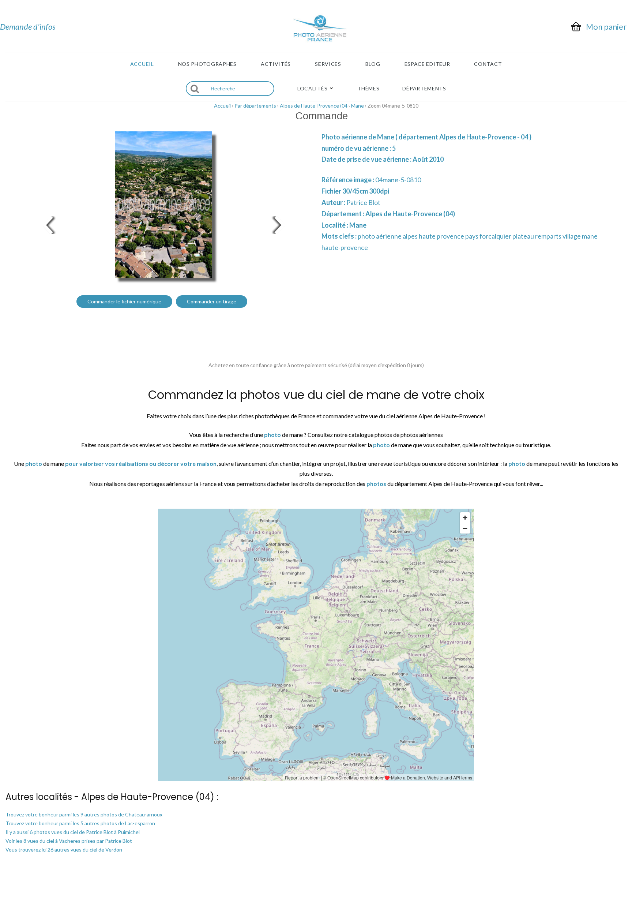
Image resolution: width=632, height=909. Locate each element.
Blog (372, 64)
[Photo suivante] (279, 224)
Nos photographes (207, 64)
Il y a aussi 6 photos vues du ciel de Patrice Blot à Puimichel (72, 832)
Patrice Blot (363, 202)
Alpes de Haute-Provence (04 (313, 105)
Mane (357, 105)
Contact (488, 64)
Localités (312, 88)
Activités (276, 64)
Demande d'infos (28, 26)
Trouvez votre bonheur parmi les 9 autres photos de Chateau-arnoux (83, 814)
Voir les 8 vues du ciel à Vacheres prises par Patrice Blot (68, 841)
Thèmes (368, 88)
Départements (424, 88)
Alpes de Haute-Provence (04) (410, 214)
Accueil (142, 64)
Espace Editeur (427, 64)
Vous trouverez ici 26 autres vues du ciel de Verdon (63, 849)
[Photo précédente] (47, 224)
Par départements (255, 105)
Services (328, 64)
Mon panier (606, 26)
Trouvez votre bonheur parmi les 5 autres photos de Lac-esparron (80, 823)
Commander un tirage (211, 301)
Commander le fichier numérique (124, 301)
